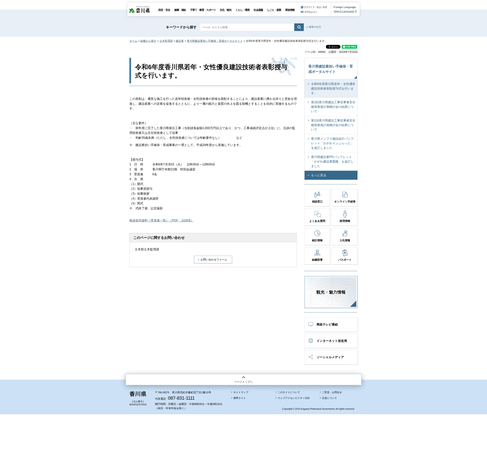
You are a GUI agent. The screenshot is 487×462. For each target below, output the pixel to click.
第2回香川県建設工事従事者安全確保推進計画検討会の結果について (333, 107)
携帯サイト (239, 398)
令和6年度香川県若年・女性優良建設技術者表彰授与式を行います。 (333, 88)
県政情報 (289, 9)
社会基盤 (258, 9)
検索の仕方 (315, 26)
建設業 (180, 40)
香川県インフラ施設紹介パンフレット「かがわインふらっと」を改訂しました (332, 143)
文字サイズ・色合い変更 (315, 7)
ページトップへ (243, 381)
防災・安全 (164, 9)
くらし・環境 (242, 9)
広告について (329, 398)
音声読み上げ (310, 12)
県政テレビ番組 (327, 324)
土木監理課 (166, 40)
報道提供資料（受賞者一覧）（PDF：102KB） (161, 220)
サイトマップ (240, 392)
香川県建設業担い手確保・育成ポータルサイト (215, 40)
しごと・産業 (274, 9)
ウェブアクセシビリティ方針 (294, 398)
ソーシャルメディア (330, 357)
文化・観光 (225, 9)
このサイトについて (289, 392)
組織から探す (148, 40)
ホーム (133, 40)
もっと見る (318, 175)
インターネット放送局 (332, 340)
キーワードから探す (181, 27)
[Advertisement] (243, 427)
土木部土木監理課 (147, 249)
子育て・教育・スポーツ (203, 9)
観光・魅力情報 (331, 292)
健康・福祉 (180, 9)
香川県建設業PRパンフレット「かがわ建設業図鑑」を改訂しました (332, 161)
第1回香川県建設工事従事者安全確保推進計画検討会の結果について (333, 125)
